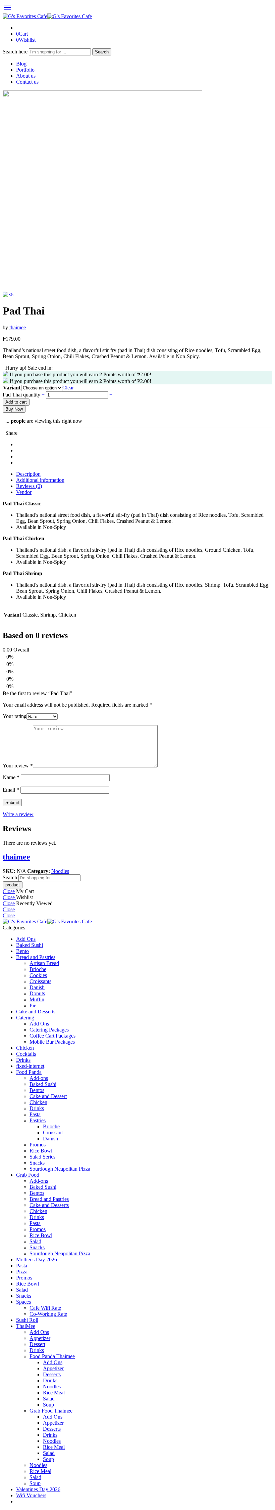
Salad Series (42, 1157)
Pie (33, 1005)
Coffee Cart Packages (52, 1036)
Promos (38, 1144)
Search (102, 51)
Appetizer (40, 1338)
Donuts (37, 993)
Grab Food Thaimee (51, 1411)
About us (26, 76)
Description (28, 474)
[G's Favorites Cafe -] (47, 16)
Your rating (14, 716)
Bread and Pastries (35, 957)
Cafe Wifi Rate (45, 1308)
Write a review (18, 814)
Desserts (52, 1374)
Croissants (40, 981)
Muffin (37, 999)
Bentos (37, 1090)
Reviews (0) (29, 486)
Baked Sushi (29, 945)
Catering (25, 1017)
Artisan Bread (44, 963)
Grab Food (27, 1175)
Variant (11, 387)
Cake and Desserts (35, 1011)
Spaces (23, 1302)
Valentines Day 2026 (38, 1489)
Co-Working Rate (48, 1314)
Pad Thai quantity (22, 394)
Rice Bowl (41, 1151)
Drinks (23, 1060)
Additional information (40, 480)
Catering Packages (49, 1030)
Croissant (53, 1132)
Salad (35, 1241)
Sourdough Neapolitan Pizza (60, 1169)
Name (11, 777)
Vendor (24, 492)
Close (9, 891)
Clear (68, 387)
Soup (48, 1405)
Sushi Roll (27, 1320)
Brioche (38, 969)
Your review (18, 765)
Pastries (38, 1120)
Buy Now (14, 409)
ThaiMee (25, 1326)
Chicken (25, 1048)
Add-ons (39, 1078)
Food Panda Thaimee (52, 1356)
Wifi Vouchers (31, 1495)
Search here (16, 51)
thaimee (17, 327)
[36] (102, 288)
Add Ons (26, 939)
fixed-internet (30, 1066)
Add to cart (16, 402)
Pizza (22, 1271)
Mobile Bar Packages (52, 1042)
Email (11, 790)
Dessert (37, 1344)
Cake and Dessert (48, 1096)
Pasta (35, 1114)
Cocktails (26, 1054)
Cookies (38, 975)
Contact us (27, 82)
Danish (37, 987)
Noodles (60, 871)
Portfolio (25, 70)
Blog (21, 64)
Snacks (37, 1163)
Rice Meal (54, 1392)
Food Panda (29, 1072)
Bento (22, 951)
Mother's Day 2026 (36, 1259)
